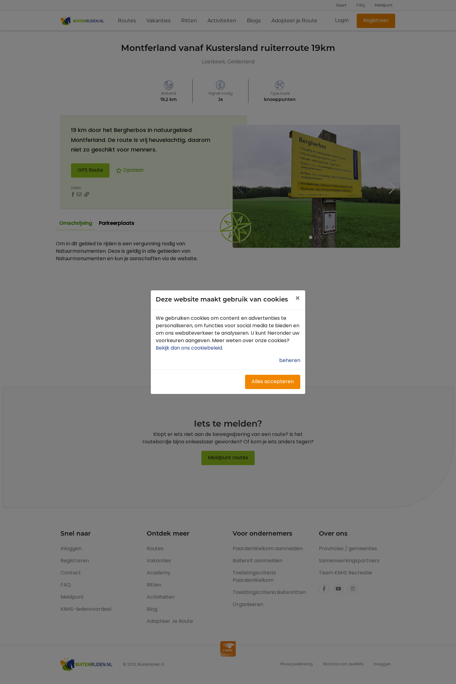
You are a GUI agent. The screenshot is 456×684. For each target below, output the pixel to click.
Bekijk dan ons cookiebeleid (190, 348)
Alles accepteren (273, 381)
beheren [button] (289, 360)
